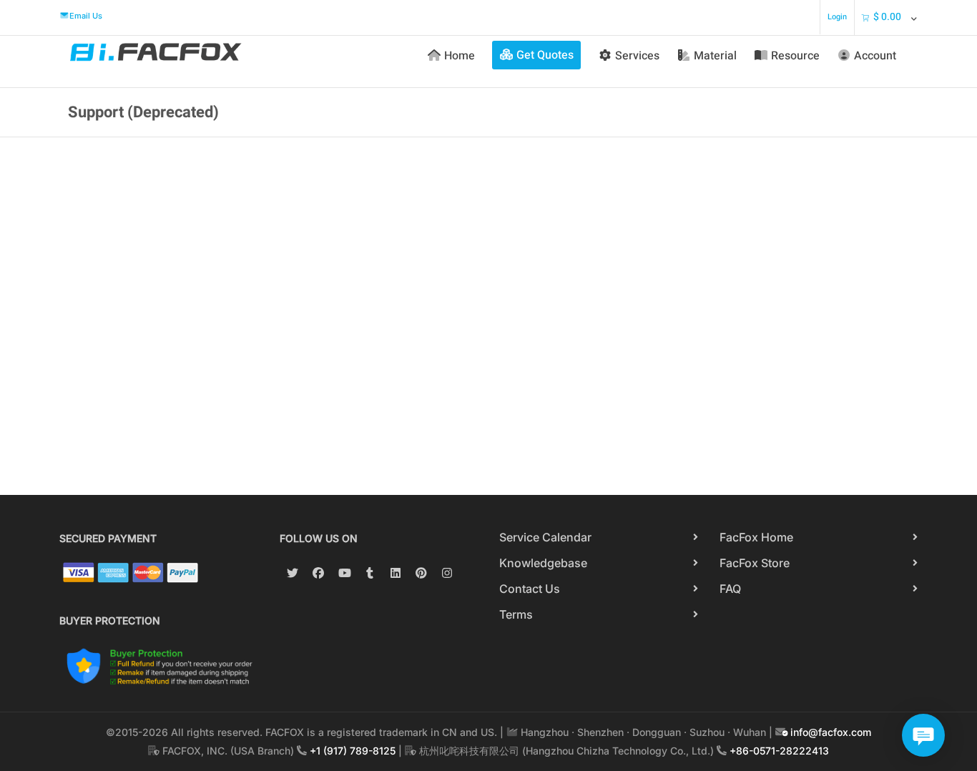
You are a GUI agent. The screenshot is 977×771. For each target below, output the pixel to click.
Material (715, 55)
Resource (795, 55)
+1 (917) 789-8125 (353, 751)
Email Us (85, 16)
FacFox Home (756, 537)
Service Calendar (545, 537)
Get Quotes (545, 55)
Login (837, 17)
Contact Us (529, 588)
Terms (516, 614)
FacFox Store (755, 563)
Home (459, 55)
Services (637, 55)
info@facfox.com (829, 732)
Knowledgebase (543, 563)
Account (875, 55)
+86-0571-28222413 (779, 751)
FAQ (730, 588)
